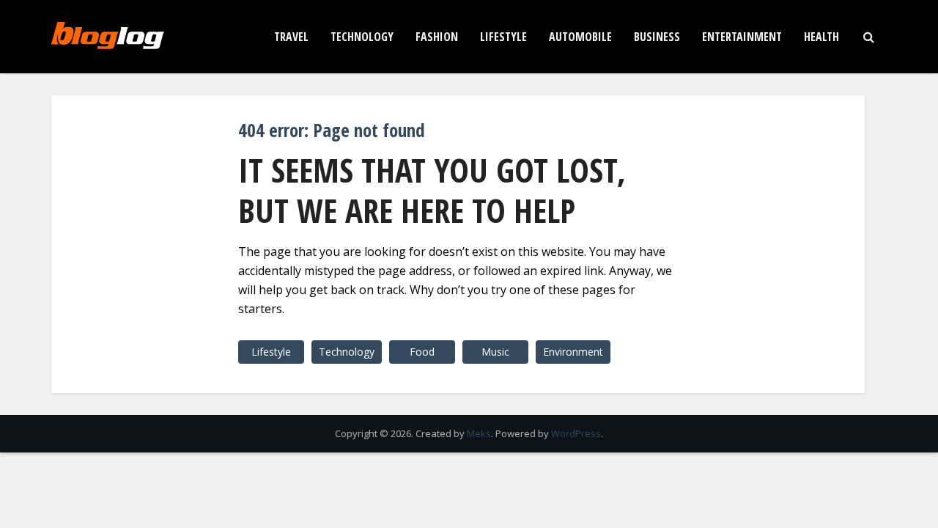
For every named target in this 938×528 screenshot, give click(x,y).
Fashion (437, 37)
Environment (573, 352)
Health (821, 37)
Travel (291, 37)
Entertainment (742, 37)
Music (495, 352)
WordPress (576, 433)
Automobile (580, 37)
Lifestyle (503, 37)
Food (422, 352)
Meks (479, 433)
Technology (362, 37)
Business (657, 37)
